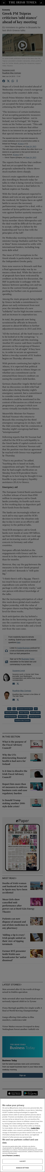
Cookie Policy (35, 1128)
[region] (22, 1135)
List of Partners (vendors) (11, 1155)
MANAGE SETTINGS (22, 1168)
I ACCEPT (22, 1161)
